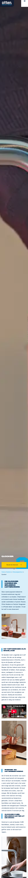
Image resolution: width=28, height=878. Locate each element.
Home (3, 572)
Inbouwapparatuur (18, 572)
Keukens (8, 572)
